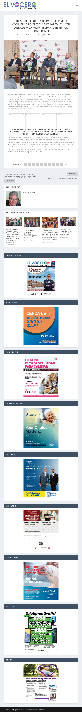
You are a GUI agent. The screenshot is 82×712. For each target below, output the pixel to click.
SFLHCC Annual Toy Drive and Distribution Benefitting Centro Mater (31, 233)
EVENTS (50, 35)
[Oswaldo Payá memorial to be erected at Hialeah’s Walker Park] (68, 221)
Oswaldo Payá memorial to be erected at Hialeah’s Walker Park (67, 232)
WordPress (40, 710)
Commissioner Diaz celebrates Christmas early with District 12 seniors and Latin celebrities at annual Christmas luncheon (50, 235)
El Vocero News (31, 35)
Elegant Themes (18, 710)
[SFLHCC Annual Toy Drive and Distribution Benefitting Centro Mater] (32, 222)
